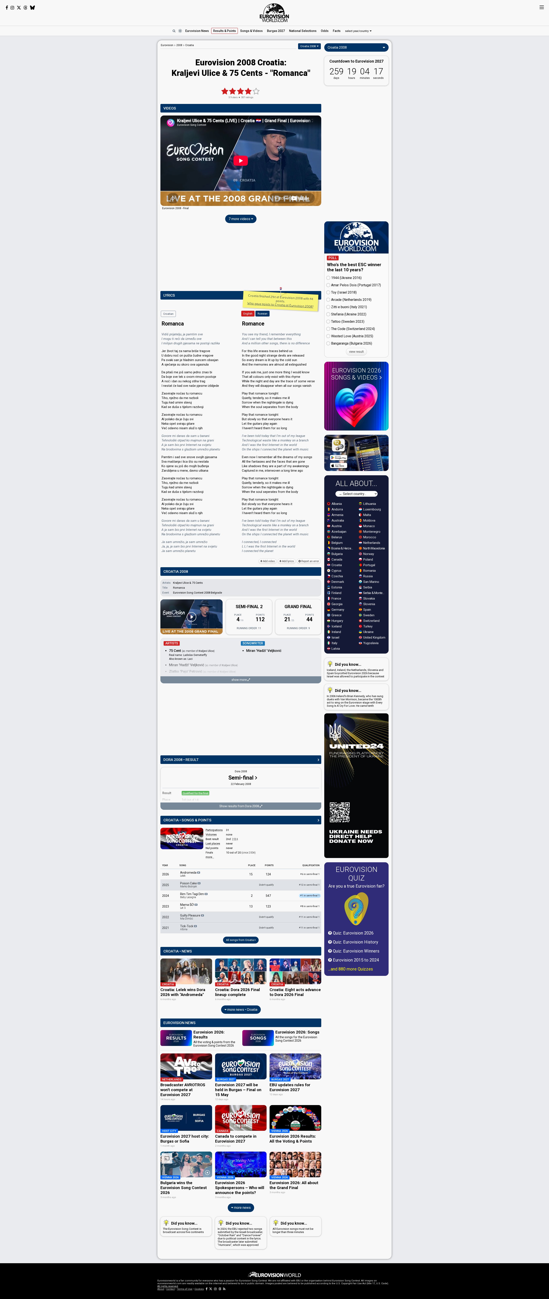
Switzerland (371, 621)
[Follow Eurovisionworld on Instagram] (12, 7)
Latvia (335, 649)
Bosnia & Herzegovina (343, 548)
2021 (165, 928)
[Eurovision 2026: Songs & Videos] (356, 405)
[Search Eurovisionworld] (174, 31)
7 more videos (240, 219)
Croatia (336, 565)
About (160, 1289)
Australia (337, 520)
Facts (337, 31)
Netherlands (371, 543)
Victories (211, 834)
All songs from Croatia (240, 940)
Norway (368, 554)
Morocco (369, 537)
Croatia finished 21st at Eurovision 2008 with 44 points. (280, 301)
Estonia (336, 587)
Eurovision (167, 45)
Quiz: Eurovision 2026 (353, 933)
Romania (369, 571)
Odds (325, 31)
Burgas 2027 (276, 31)
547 (268, 895)
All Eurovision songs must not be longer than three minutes (293, 1227)
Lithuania (369, 504)
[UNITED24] (356, 785)
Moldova (368, 520)
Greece (336, 615)
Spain (366, 610)
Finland (336, 593)
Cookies (199, 1289)
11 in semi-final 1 (309, 917)
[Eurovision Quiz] (356, 908)
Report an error (310, 561)
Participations (214, 830)
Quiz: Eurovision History (355, 942)
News (197, 31)
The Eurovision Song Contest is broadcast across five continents (183, 1227)
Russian (262, 313)
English (247, 313)
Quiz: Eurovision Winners (355, 951)
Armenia (337, 515)
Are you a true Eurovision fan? (356, 886)
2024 (235, 839)
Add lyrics (287, 561)
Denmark (337, 582)
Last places (213, 843)
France (336, 598)
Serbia (367, 587)
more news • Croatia (241, 1010)
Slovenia (368, 604)
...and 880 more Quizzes (350, 969)
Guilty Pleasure (190, 917)
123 (268, 906)
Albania (336, 504)
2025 (165, 885)
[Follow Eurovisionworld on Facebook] (6, 7)
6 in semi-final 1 (310, 874)
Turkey (367, 626)
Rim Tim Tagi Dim (192, 895)
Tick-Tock (187, 927)
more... (210, 857)
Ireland (336, 632)
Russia (367, 576)
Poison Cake (189, 885)
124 (268, 874)
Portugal (368, 565)
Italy (334, 643)
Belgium (337, 543)
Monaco (368, 526)
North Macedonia (373, 548)
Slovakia (368, 598)
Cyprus (336, 571)
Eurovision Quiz (356, 873)
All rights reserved (167, 1286)
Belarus (336, 537)
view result (356, 351)
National (303, 31)
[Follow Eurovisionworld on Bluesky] (32, 7)
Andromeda (188, 874)
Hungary (337, 621)
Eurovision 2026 (356, 374)
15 (251, 874)
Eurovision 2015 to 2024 (355, 960)
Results (224, 31)
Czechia (337, 576)
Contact (170, 1289)
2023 (165, 906)
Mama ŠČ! (187, 906)
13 (251, 906)
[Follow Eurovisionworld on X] (18, 7)
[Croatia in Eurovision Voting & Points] (181, 838)
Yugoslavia (370, 643)
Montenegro (371, 532)
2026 (165, 874)
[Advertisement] (123, 104)
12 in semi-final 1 (309, 885)
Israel (335, 637)
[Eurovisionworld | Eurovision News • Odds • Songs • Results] (274, 12)
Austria (336, 526)
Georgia (336, 604)
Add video (268, 561)
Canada (336, 559)
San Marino (370, 582)
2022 (165, 917)
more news (242, 1208)
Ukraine (368, 632)
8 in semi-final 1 (310, 906)
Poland (367, 559)
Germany (337, 610)
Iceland (336, 626)
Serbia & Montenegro (374, 593)
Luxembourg (371, 509)
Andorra (337, 509)
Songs (251, 31)
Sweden (368, 615)
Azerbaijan (338, 532)
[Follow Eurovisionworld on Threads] (25, 7)
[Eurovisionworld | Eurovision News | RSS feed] (224, 1289)
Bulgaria (337, 554)
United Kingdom (373, 637)
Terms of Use (184, 1289)
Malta (366, 515)
